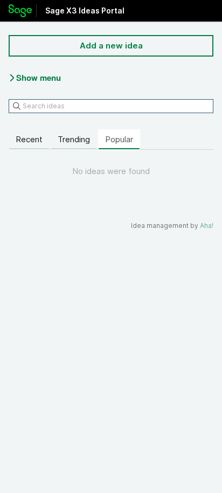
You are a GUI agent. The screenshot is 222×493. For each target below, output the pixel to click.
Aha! (206, 225)
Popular (119, 139)
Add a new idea (111, 45)
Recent (29, 139)
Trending (74, 139)
